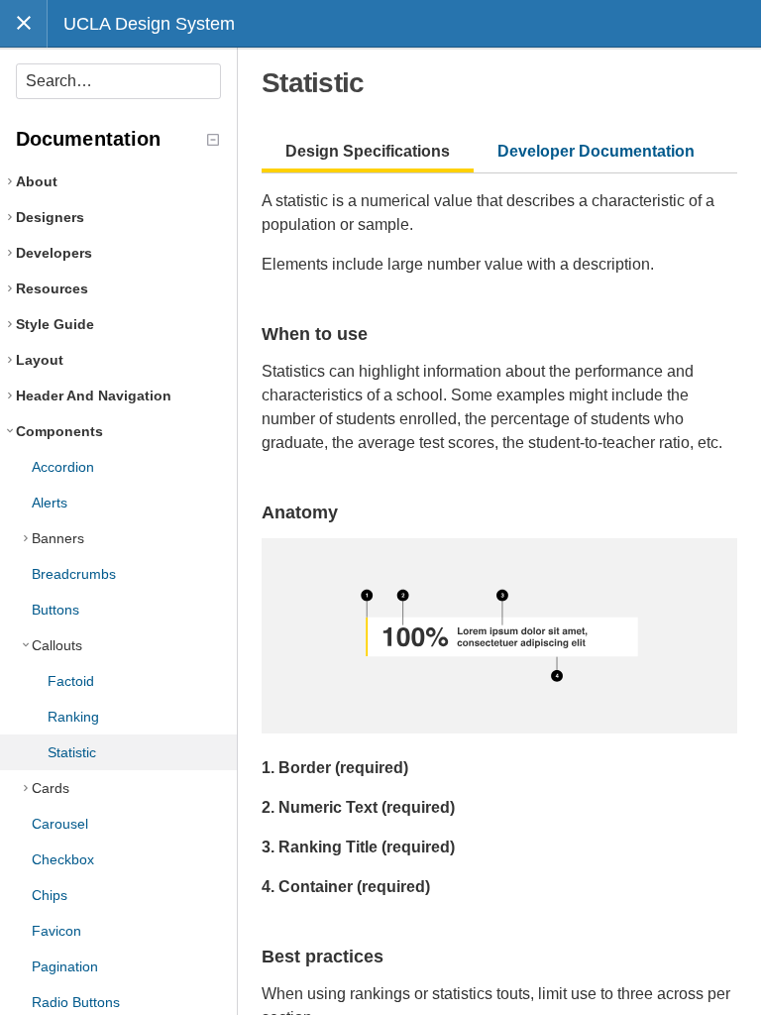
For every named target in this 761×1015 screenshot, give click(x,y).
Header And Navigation (93, 395)
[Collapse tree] (213, 140)
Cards (50, 788)
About (36, 181)
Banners (58, 538)
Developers (54, 253)
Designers (50, 217)
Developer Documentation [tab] (596, 151)
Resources (52, 288)
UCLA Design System (149, 24)
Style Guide (55, 324)
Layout (39, 360)
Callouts (57, 645)
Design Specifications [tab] (367, 151)
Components (59, 431)
